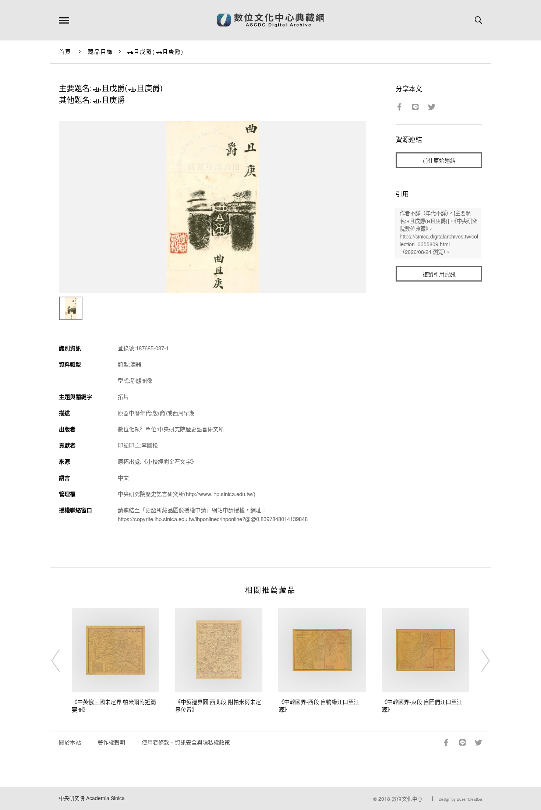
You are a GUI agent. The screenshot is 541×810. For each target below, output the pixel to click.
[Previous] (62, 660)
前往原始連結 (439, 160)
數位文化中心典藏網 (270, 20)
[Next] (478, 660)
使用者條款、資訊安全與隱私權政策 (186, 742)
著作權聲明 (111, 742)
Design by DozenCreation (460, 799)
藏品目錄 (100, 51)
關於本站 (70, 742)
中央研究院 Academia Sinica (92, 798)
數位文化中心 (407, 798)
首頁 (65, 51)
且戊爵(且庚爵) (159, 51)
